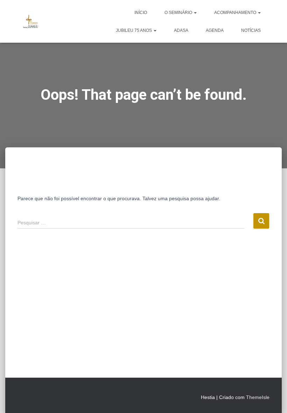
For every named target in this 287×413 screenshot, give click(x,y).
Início (140, 12)
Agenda (215, 30)
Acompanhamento (235, 12)
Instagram (35, 396)
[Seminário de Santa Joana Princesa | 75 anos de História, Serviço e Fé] (30, 21)
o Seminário (178, 12)
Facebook (23, 396)
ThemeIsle (258, 397)
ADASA (181, 30)
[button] (195, 12)
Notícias (251, 30)
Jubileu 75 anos (134, 30)
